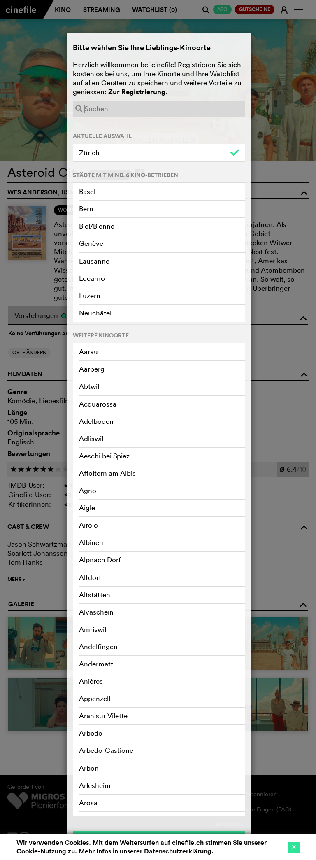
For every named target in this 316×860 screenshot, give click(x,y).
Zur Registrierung (136, 91)
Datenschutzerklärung (177, 851)
